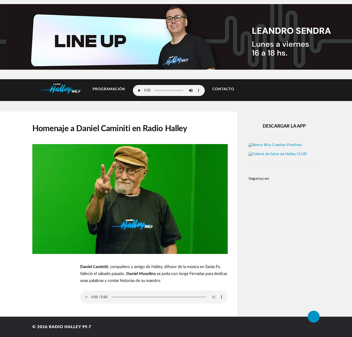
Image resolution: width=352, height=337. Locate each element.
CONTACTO (223, 89)
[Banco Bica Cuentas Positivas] (275, 145)
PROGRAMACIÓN (109, 89)
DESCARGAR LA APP (284, 126)
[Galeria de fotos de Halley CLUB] (278, 154)
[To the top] (314, 317)
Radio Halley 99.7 (70, 327)
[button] (12, 35)
